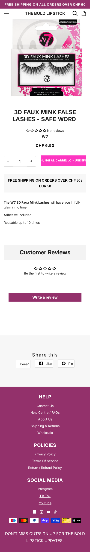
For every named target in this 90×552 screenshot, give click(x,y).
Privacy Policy (45, 454)
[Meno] (8, 161)
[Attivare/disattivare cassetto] (6, 13)
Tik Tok (45, 496)
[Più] (31, 161)
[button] (36, 130)
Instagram (45, 489)
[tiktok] (55, 511)
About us (45, 419)
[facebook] (34, 511)
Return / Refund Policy (45, 468)
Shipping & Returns (45, 426)
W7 (45, 136)
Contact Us (45, 406)
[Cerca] (75, 13)
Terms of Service (45, 461)
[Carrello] (83, 13)
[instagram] (41, 511)
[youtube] (48, 511)
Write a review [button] (45, 297)
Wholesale (45, 433)
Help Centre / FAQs (45, 412)
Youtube (45, 503)
